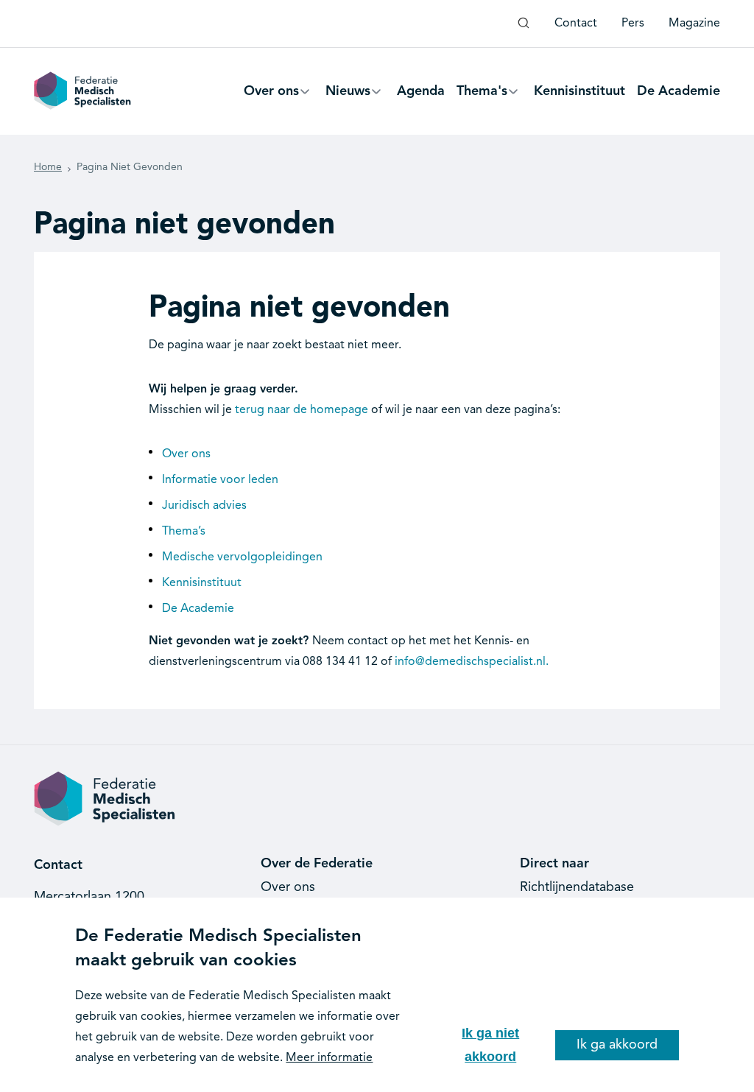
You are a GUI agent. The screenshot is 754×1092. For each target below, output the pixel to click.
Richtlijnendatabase (577, 887)
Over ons (186, 454)
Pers (632, 23)
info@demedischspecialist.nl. (472, 662)
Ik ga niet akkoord (490, 1045)
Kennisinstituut (202, 583)
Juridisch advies (204, 506)
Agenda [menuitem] (421, 91)
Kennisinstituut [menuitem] (579, 91)
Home (48, 167)
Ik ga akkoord (617, 1045)
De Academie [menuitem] (678, 91)
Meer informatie (329, 1058)
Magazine (694, 23)
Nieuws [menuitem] (347, 98)
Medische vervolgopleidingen (242, 557)
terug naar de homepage (301, 410)
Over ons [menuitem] (271, 98)
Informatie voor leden (220, 480)
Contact (575, 23)
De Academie (198, 609)
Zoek (523, 28)
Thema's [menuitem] (482, 98)
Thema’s (183, 532)
